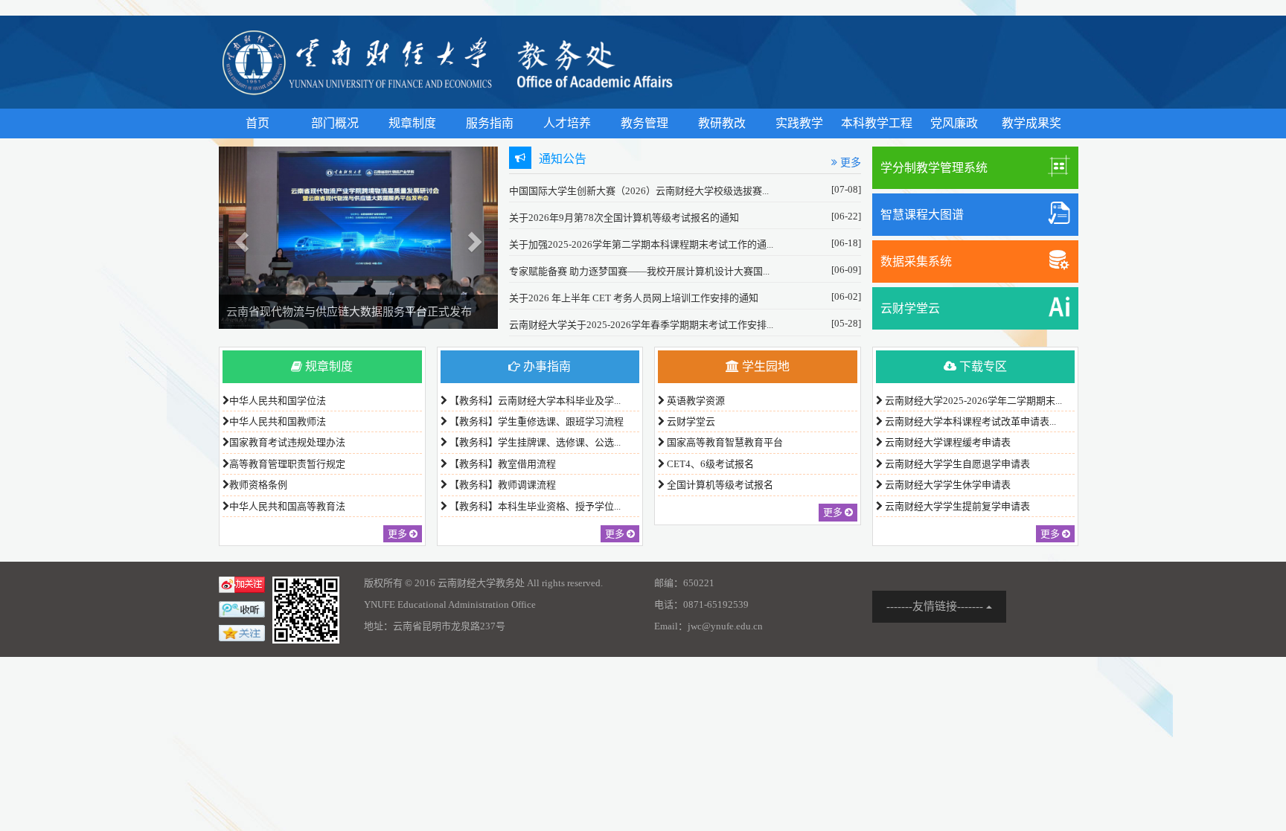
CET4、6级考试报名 (709, 463)
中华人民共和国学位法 (277, 400)
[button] (239, 238)
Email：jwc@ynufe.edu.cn (708, 626)
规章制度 (412, 123)
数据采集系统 (916, 261)
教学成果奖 (1031, 123)
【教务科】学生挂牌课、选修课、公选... (534, 442)
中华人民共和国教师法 (277, 421)
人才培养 (567, 123)
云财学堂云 (910, 308)
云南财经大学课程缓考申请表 (947, 442)
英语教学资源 (695, 400)
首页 (257, 123)
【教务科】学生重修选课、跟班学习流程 (535, 421)
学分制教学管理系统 (934, 167)
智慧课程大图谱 (922, 214)
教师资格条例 (258, 484)
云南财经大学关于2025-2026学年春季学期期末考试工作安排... (641, 324)
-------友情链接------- (936, 606)
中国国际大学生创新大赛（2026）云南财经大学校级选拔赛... (639, 190)
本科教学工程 (876, 123)
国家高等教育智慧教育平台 (724, 442)
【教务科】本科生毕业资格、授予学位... (534, 506)
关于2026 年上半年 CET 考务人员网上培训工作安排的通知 (633, 298)
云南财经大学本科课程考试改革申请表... (969, 421)
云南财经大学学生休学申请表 (947, 484)
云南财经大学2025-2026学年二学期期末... (972, 400)
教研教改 (722, 123)
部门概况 (335, 123)
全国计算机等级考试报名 (719, 484)
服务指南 (490, 123)
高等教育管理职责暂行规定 (287, 463)
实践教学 (799, 123)
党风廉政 (954, 123)
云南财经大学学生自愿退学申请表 (956, 463)
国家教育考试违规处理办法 (287, 442)
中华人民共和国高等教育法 (287, 506)
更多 (849, 162)
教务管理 (644, 123)
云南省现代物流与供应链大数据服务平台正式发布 (349, 312)
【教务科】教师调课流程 (501, 484)
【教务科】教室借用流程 (501, 463)
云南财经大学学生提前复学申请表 (956, 506)
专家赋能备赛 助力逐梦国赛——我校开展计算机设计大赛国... (639, 271)
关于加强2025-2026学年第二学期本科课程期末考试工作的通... (641, 244)
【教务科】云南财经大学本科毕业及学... (534, 400)
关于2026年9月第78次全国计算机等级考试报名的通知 (624, 217)
